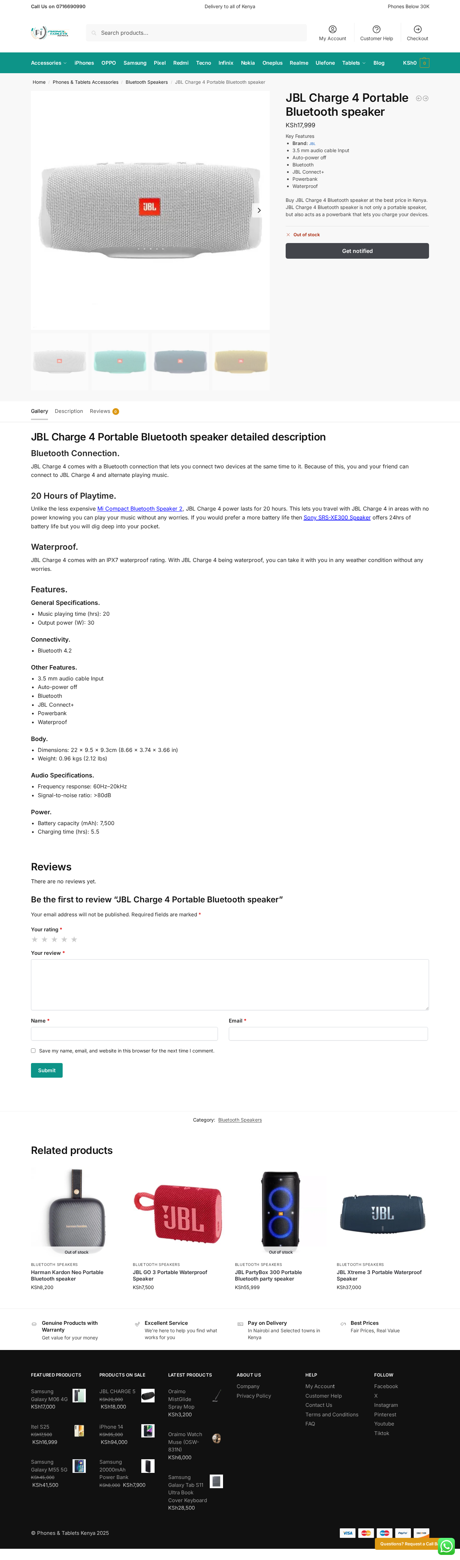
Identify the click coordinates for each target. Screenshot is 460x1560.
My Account (332, 38)
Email (238, 1020)
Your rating (46, 929)
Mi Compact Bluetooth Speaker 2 (140, 508)
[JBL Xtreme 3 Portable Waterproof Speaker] (383, 1212)
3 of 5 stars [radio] (55, 939)
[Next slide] (259, 210)
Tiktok (381, 1433)
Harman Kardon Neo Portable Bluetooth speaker (67, 1275)
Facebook (386, 1386)
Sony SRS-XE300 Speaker (337, 517)
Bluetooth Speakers (147, 82)
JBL (312, 144)
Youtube (384, 1423)
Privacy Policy (254, 1396)
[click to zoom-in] (150, 210)
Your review (48, 953)
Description (69, 411)
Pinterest (385, 1414)
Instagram (386, 1405)
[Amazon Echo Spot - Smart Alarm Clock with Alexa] (425, 98)
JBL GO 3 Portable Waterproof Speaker (170, 1275)
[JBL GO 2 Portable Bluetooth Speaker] (418, 98)
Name (40, 1020)
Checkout (417, 38)
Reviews (103, 411)
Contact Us (318, 1405)
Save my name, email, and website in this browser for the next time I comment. (127, 1051)
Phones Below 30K (408, 6)
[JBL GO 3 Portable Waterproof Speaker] (179, 1212)
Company (248, 1386)
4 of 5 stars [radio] (65, 939)
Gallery (39, 411)
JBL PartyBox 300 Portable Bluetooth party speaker (268, 1275)
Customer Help (376, 38)
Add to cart (178, 1301)
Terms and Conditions (332, 1414)
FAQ (310, 1423)
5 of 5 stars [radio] (74, 939)
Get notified (357, 250)
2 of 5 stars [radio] (45, 939)
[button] (416, 63)
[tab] (41, 410)
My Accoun (319, 1386)
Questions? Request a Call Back (412, 1543)
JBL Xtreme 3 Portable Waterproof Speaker (379, 1275)
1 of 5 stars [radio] (35, 939)
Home (39, 82)
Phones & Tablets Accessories (85, 82)
